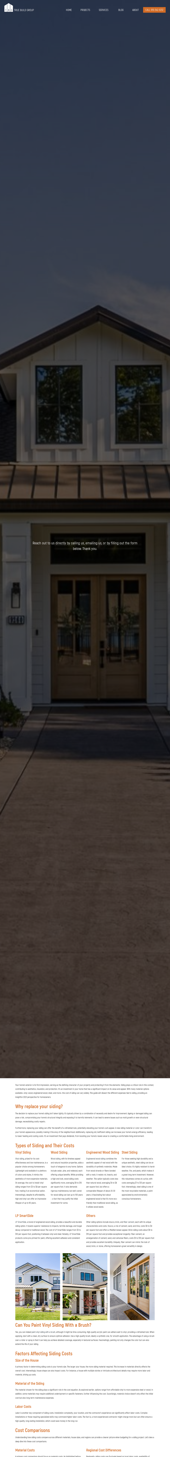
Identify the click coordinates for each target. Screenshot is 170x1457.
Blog (121, 10)
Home (69, 10)
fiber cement (129, 1222)
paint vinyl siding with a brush (43, 1332)
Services (103, 10)
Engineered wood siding (95, 1158)
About (135, 10)
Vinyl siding (19, 1158)
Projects (85, 10)
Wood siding (55, 1158)
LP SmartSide (20, 1222)
